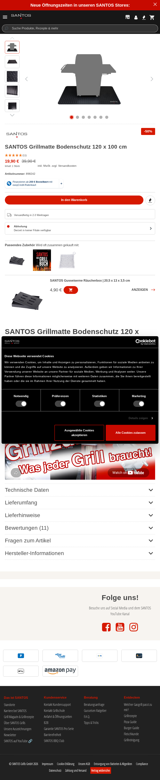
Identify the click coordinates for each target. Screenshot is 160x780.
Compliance (142, 764)
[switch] (60, 404)
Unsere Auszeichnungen (17, 728)
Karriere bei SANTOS (15, 710)
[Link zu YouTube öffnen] (120, 631)
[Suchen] (6, 28)
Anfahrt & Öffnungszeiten (58, 716)
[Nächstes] (152, 78)
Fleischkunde (131, 734)
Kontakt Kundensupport (57, 704)
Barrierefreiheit (52, 734)
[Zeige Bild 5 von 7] (95, 117)
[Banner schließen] (155, 5)
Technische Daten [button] (27, 490)
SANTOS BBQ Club (54, 740)
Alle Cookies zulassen (131, 432)
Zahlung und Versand (75, 770)
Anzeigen (140, 289)
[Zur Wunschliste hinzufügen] (150, 200)
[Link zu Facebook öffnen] (107, 631)
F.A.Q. (87, 716)
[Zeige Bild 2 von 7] (77, 117)
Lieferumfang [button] (21, 503)
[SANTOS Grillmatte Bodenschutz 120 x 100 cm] (89, 79)
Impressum (47, 764)
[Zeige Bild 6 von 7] (100, 117)
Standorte (9, 704)
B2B (46, 722)
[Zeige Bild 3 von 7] (83, 117)
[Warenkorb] (152, 17)
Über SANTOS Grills (14, 722)
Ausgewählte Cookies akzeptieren (79, 433)
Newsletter (10, 734)
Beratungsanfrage (94, 704)
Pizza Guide (130, 721)
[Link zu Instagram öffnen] (133, 631)
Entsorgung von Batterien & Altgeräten (113, 764)
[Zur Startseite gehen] (21, 16)
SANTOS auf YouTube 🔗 (18, 741)
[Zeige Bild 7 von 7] (106, 117)
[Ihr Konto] (136, 17)
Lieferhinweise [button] (22, 515)
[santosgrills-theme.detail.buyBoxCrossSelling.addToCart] (71, 290)
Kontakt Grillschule (54, 710)
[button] (80, 155)
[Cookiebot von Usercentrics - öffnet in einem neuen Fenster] (138, 342)
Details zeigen (138, 418)
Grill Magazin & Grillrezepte (19, 716)
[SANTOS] (17, 136)
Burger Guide (131, 727)
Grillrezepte (130, 715)
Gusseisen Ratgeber (95, 710)
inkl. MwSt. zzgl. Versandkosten (57, 165)
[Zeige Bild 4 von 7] (89, 117)
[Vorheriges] (26, 78)
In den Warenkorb (74, 200)
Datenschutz (55, 770)
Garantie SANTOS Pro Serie (59, 728)
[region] (80, 79)
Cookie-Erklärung (65, 764)
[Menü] (5, 17)
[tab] (17, 260)
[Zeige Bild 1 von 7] (71, 117)
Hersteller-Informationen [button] (34, 553)
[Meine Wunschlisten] (144, 17)
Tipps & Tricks (91, 722)
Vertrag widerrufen (100, 770)
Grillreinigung (131, 740)
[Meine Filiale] (127, 16)
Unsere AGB (84, 764)
